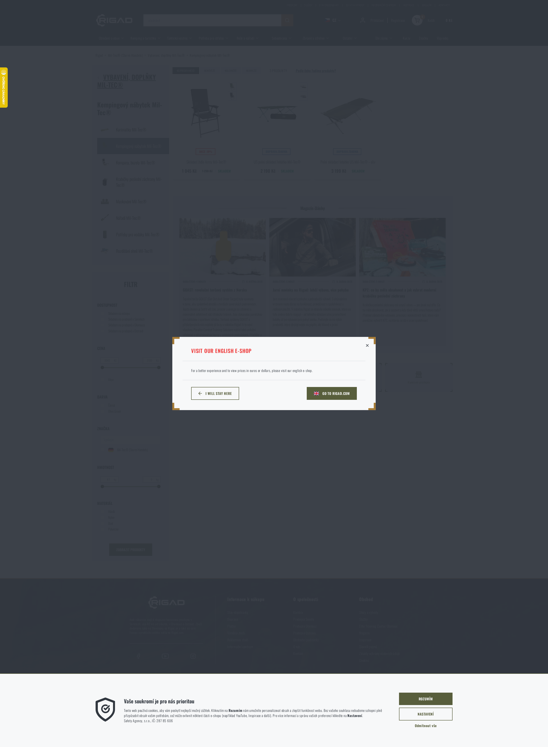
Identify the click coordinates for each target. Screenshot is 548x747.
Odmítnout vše (426, 725)
